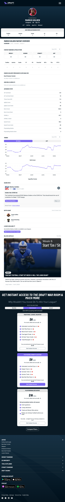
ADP (47, 141)
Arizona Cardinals (16, 205)
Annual (51, 308)
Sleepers (4, 446)
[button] (32, 189)
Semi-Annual (32, 308)
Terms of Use (18, 495)
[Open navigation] (60, 3)
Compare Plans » (32, 429)
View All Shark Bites (11, 201)
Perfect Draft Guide (6, 442)
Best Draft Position (6, 451)
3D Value (18, 141)
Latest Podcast (5, 453)
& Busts (9, 448)
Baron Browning (15, 219)
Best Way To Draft (6, 444)
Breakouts (4, 448)
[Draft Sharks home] (9, 3)
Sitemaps (11, 495)
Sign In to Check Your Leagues (12, 231)
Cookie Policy (25, 495)
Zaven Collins (14, 214)
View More (59, 236)
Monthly (14, 308)
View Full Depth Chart (56, 210)
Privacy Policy (5, 495)
